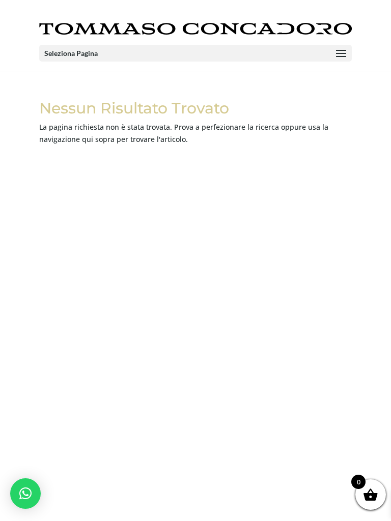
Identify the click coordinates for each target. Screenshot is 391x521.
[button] (25, 493)
